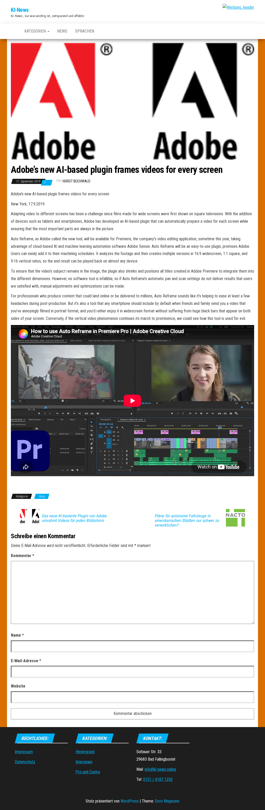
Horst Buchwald (76, 181)
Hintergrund (85, 751)
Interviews (84, 761)
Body (42, 496)
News (62, 31)
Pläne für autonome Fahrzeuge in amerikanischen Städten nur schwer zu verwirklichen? (186, 521)
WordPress (130, 801)
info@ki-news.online (160, 769)
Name (17, 635)
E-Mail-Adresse (26, 660)
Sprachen (84, 31)
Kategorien (35, 31)
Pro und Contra (88, 771)
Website (18, 686)
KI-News (20, 10)
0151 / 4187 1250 (158, 779)
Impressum (24, 751)
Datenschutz (25, 761)
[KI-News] (13, 31)
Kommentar (22, 555)
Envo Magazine (167, 801)
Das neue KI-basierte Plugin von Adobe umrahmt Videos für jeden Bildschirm (74, 518)
